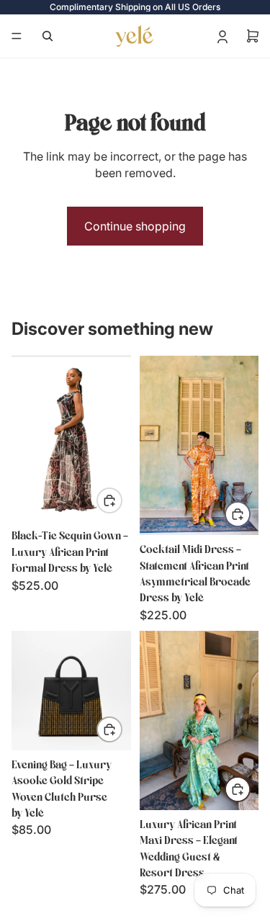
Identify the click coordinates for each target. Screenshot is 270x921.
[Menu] (16, 36)
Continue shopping (135, 226)
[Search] (47, 36)
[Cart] (253, 36)
